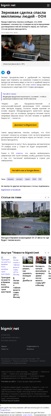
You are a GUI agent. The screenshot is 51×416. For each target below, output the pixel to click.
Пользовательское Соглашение (14, 376)
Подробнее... (5, 410)
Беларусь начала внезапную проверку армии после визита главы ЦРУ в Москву (41, 276)
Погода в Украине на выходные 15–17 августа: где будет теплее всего (25, 238)
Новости (4, 349)
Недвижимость (33, 346)
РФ (40, 179)
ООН (34, 179)
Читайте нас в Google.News (25, 170)
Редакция (34, 372)
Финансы (30, 349)
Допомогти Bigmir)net (25, 125)
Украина (10, 179)
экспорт (19, 179)
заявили (19, 153)
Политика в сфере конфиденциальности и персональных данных (22, 377)
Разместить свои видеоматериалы (23, 374)
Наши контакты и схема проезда (14, 372)
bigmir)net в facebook (11, 190)
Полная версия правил (10, 400)
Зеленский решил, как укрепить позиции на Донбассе (28, 273)
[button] (45, 197)
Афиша (4, 346)
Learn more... (28, 415)
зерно (27, 179)
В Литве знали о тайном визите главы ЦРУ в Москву (16, 287)
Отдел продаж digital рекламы (29, 381)
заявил (33, 84)
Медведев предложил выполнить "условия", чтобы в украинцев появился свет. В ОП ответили (24, 98)
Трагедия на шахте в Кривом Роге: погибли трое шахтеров (6, 284)
